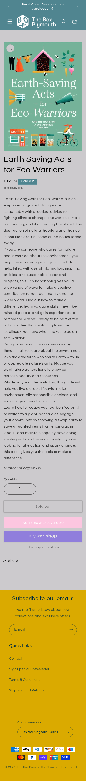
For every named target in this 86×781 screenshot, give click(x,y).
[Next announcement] (77, 7)
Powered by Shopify (43, 767)
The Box (22, 767)
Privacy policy (71, 767)
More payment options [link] (43, 547)
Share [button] (13, 561)
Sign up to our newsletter (29, 669)
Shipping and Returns (26, 690)
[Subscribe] (71, 629)
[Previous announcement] (9, 7)
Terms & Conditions (24, 679)
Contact (15, 658)
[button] (9, 21)
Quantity (10, 479)
